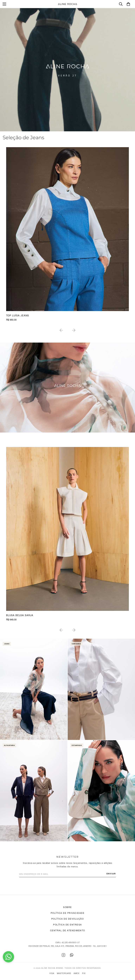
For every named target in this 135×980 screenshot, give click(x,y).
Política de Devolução (67, 918)
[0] (128, 4)
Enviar (111, 873)
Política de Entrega (67, 924)
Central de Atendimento (67, 930)
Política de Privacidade (68, 912)
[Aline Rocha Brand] (67, 4)
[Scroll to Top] (128, 961)
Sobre (67, 907)
